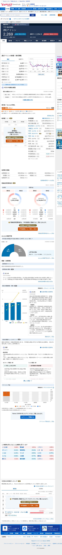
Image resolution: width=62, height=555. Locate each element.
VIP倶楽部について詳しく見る (14, 141)
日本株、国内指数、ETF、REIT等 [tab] (30, 536)
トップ (3, 8)
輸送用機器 (10, 27)
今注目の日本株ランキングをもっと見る (43, 518)
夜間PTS (21, 59)
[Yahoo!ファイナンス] (11, 4)
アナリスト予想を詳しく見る (46, 421)
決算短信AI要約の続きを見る (45, 281)
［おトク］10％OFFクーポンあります (37, 5)
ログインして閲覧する (27, 417)
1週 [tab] (35, 71)
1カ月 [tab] (39, 71)
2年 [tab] (52, 71)
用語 (8, 63)
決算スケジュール (52, 11)
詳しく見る (27, 380)
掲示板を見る (50, 115)
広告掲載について (35, 543)
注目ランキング (23, 11)
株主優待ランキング (33, 11)
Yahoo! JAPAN (46, 540)
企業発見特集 (52, 15)
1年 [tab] (47, 71)
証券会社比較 (41, 8)
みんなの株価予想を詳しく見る (46, 258)
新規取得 (32, 4)
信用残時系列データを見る (47, 180)
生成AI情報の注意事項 (47, 291)
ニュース (29, 8)
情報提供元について (49, 118)
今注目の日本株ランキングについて (44, 486)
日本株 (7, 8)
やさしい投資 (44, 15)
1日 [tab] (30, 71)
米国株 (12, 8)
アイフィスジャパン (48, 387)
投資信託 (23, 8)
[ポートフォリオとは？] (10, 19)
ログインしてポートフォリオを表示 (21, 18)
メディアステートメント (46, 543)
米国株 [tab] (50, 536)
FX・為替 (17, 8)
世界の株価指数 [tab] (43, 536)
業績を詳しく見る (49, 336)
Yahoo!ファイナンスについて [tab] (13, 536)
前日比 (14, 488)
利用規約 (28, 543)
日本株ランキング (13, 11)
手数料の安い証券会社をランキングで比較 (14, 84)
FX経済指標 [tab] (57, 536)
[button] (28, 381)
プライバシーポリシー (8, 543)
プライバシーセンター (20, 543)
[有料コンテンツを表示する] (50, 133)
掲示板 (34, 8)
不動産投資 (49, 8)
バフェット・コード (48, 288)
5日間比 (41, 488)
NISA (55, 8)
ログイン (24, 5)
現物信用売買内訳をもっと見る (46, 233)
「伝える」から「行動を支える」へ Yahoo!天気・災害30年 (16, 1)
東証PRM (5, 24)
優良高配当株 (43, 11)
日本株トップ (4, 11)
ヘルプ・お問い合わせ (37, 545)
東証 (8, 59)
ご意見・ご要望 (46, 545)
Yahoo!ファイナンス (36, 540)
